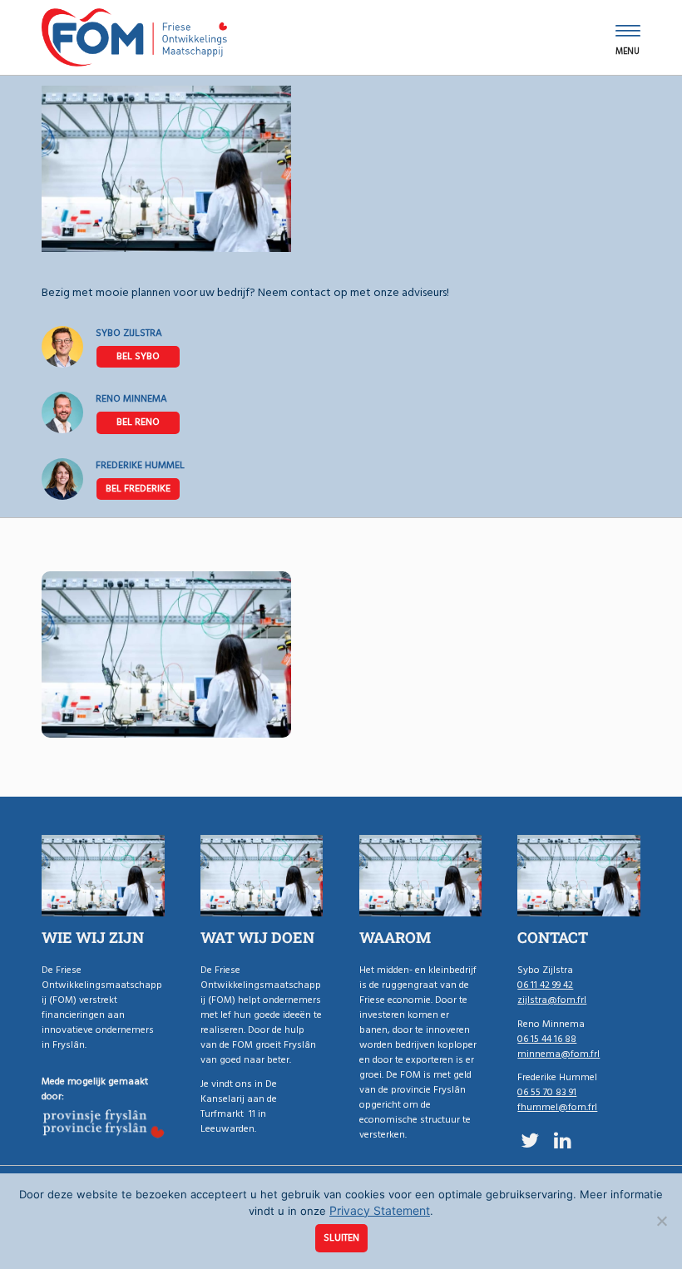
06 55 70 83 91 (138, 489)
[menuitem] (627, 37)
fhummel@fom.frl (557, 1107)
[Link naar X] (529, 1140)
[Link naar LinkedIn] (563, 1140)
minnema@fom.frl (558, 1054)
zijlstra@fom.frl (551, 1000)
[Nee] (661, 1220)
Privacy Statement (379, 1210)
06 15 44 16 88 (138, 422)
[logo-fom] (134, 37)
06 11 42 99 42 (138, 356)
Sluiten (341, 1238)
